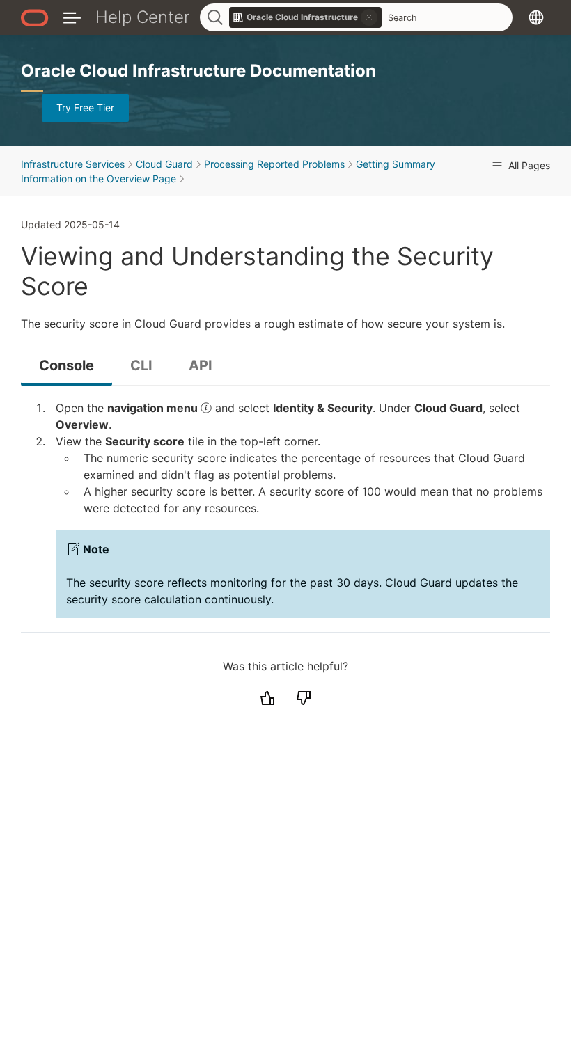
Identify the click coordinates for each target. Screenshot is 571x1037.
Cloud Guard (164, 164)
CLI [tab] (141, 365)
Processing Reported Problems (274, 164)
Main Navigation (72, 17)
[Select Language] (536, 17)
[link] (305, 17)
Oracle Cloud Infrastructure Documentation (198, 71)
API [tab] (200, 365)
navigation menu (154, 408)
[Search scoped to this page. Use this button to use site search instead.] (369, 17)
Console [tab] (66, 365)
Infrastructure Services (73, 164)
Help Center (142, 17)
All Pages (528, 165)
